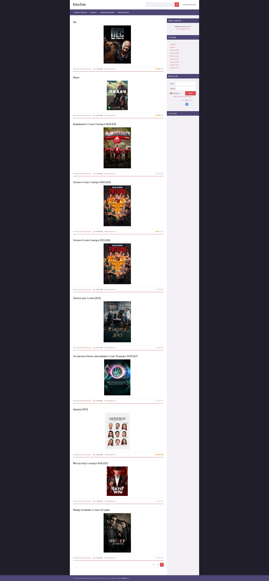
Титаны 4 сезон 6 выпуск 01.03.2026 (91, 240)
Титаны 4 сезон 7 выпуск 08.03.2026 (92, 182)
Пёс (75, 22)
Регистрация (187, 4)
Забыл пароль (178, 96)
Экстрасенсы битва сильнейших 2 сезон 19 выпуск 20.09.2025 (105, 356)
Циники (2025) (80, 409)
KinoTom (79, 4)
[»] (162, 565)
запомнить (176, 93)
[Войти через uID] (186, 104)
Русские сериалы (85, 69)
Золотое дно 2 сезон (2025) (87, 298)
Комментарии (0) (110, 68)
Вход (194, 4)
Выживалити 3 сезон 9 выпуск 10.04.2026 (94, 124)
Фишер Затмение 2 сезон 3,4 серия (91, 510)
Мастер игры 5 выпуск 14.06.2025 (90, 463)
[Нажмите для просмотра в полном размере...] (118, 110)
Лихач (76, 77)
